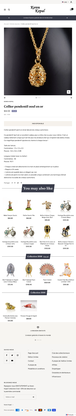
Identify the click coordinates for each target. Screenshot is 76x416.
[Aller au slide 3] (39, 97)
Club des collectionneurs (61, 353)
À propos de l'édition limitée (62, 361)
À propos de (32, 365)
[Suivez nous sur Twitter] (12, 355)
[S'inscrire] (33, 397)
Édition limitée (33, 357)
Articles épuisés (15, 24)
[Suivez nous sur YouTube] (12, 360)
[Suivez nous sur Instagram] (17, 355)
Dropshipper (56, 369)
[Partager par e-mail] (21, 182)
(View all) (46, 256)
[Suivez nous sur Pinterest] (6, 360)
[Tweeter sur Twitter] (18, 183)
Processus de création (59, 357)
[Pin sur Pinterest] (14, 183)
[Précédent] (5, 97)
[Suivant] (71, 97)
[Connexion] (71, 2)
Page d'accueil (33, 353)
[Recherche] (9, 10)
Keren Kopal (9, 101)
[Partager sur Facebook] (12, 183)
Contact (31, 361)
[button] (71, 415)
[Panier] (71, 10)
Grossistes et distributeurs (61, 373)
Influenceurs (56, 377)
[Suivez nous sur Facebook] (6, 355)
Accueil (6, 24)
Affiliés (54, 365)
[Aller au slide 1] (36, 97)
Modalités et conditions (36, 369)
